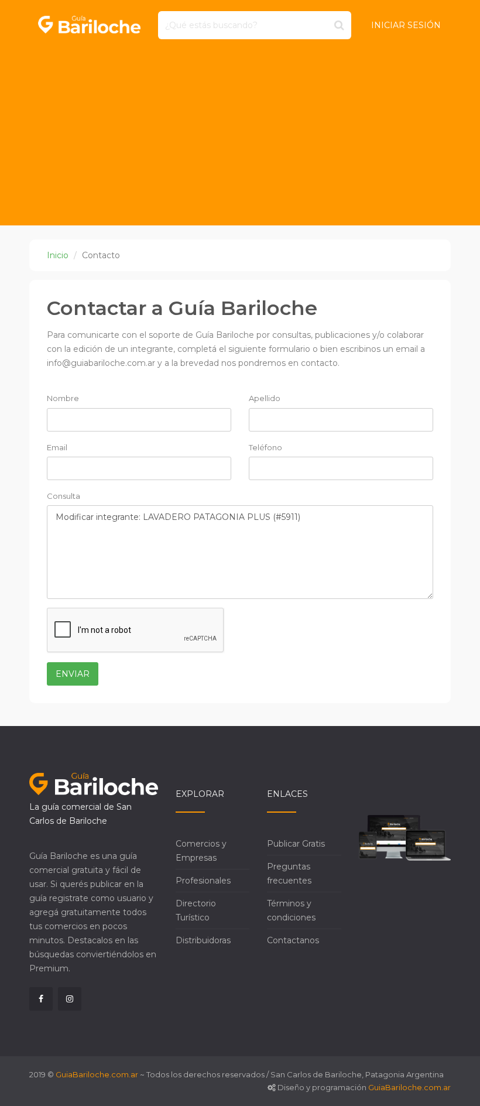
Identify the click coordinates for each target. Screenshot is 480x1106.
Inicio (57, 255)
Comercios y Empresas (201, 850)
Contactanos (293, 940)
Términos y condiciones (291, 910)
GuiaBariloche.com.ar (97, 1074)
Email (57, 447)
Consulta (63, 496)
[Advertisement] (240, 138)
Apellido (264, 398)
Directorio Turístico (196, 910)
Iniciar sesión (406, 25)
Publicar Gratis (296, 843)
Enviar (73, 674)
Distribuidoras (203, 940)
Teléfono (265, 447)
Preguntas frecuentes (289, 873)
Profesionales (203, 880)
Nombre (63, 398)
